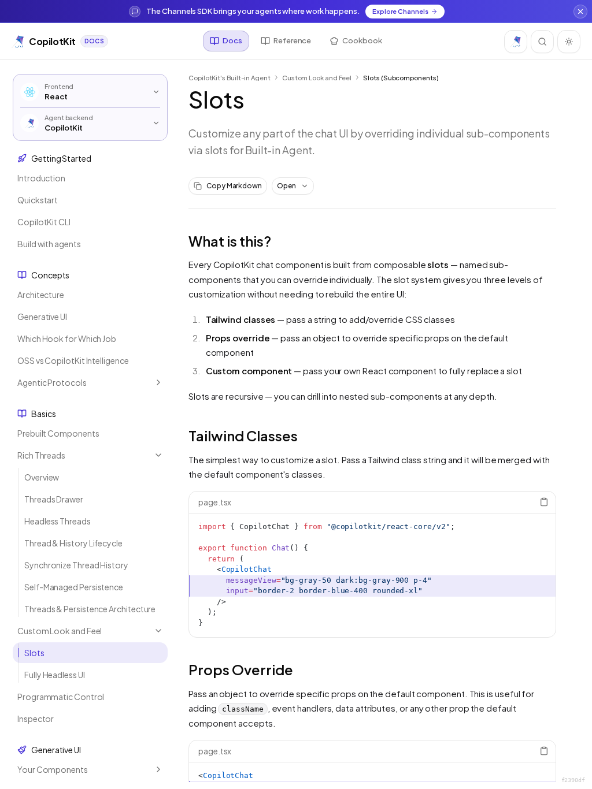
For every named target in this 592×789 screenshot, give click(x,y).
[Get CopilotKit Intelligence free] (515, 41)
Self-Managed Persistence (73, 587)
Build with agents (49, 244)
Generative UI (42, 316)
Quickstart (37, 200)
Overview (41, 477)
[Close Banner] (580, 11)
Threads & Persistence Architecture (90, 609)
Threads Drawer (53, 499)
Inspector (35, 718)
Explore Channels (400, 11)
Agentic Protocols (52, 382)
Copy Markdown (234, 185)
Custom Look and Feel (59, 631)
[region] (372, 575)
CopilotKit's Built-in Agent (229, 78)
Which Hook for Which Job (66, 338)
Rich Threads (41, 455)
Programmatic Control (60, 696)
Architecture (40, 294)
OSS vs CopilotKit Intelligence (73, 360)
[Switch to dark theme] (568, 41)
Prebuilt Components (58, 433)
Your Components (52, 769)
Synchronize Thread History (76, 565)
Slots (34, 652)
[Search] (542, 41)
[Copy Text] (544, 502)
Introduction (41, 178)
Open (286, 185)
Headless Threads (57, 521)
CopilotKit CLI (44, 222)
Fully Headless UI (54, 674)
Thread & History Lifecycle (73, 543)
